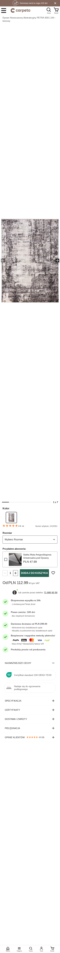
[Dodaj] (15, 573)
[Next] (57, 261)
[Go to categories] (3, 10)
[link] (11, 517)
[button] (30, 260)
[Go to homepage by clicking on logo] (20, 10)
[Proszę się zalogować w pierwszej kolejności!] (53, 573)
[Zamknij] (55, 3)
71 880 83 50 (50, 592)
